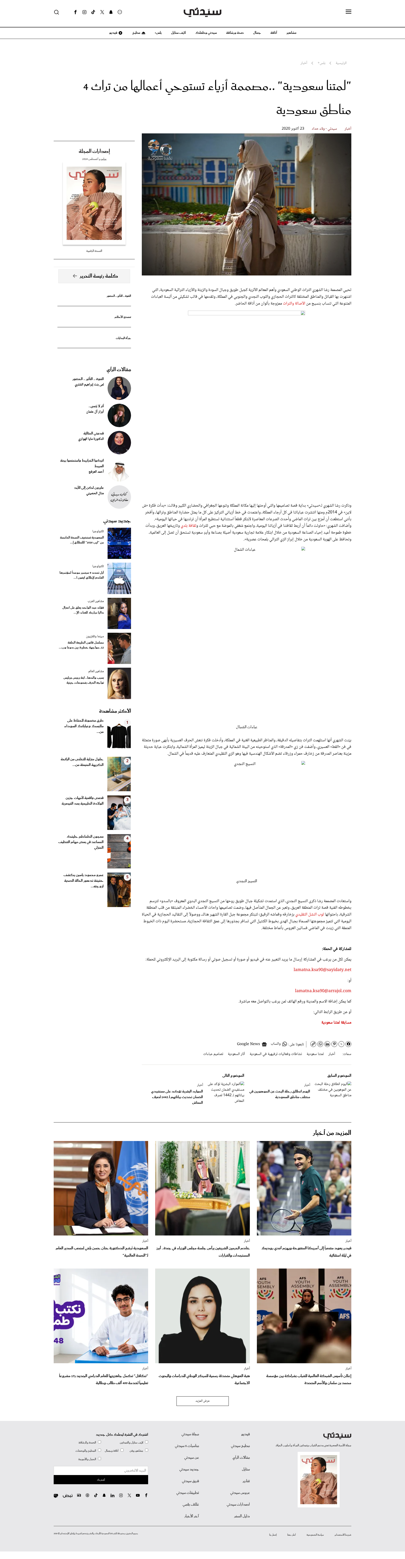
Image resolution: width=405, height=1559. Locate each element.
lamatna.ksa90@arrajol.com (323, 991)
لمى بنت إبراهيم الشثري (89, 385)
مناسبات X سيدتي (187, 1446)
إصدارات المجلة (94, 151)
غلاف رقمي (191, 1505)
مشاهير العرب (96, 601)
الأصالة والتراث (293, 303)
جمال (257, 33)
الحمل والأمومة (87, 1459)
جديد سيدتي (117, 521)
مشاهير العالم (96, 671)
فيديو (113, 33)
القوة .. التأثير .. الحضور (119, 296)
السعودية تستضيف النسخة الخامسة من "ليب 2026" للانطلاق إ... (82, 540)
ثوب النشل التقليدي (310, 914)
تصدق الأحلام (123, 317)
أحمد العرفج (96, 472)
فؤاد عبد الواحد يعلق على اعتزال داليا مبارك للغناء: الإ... (83, 610)
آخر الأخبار (191, 1516)
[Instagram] (84, 12)
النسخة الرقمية (94, 251)
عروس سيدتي (240, 1493)
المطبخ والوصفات (85, 1450)
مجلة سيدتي (190, 1434)
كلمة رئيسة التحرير (99, 276)
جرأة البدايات (123, 338)
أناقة (273, 33)
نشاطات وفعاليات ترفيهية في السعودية (276, 1054)
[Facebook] (75, 12)
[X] (102, 12)
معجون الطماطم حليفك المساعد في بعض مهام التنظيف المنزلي (81, 842)
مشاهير (291, 33)
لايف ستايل (178, 33)
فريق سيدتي (190, 1481)
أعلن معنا (291, 1535)
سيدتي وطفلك (206, 33)
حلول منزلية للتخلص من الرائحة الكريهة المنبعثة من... (82, 762)
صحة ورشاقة (235, 33)
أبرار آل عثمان (95, 412)
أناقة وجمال (112, 1450)
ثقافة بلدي (188, 525)
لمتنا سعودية (315, 1054)
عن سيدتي (191, 1458)
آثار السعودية (236, 1054)
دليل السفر (242, 1516)
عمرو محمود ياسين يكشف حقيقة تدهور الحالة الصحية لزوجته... (84, 880)
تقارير (246, 1481)
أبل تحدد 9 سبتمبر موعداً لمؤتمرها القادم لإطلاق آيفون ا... (82, 575)
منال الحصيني (95, 493)
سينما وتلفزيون (95, 636)
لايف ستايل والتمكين (131, 1442)
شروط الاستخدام (343, 1535)
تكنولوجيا (98, 531)
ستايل (246, 1469)
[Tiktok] (93, 12)
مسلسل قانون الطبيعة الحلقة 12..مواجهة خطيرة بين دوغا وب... (81, 645)
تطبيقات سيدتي (187, 1493)
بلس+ (158, 33)
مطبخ (136, 33)
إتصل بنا (273, 1535)
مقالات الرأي (119, 369)
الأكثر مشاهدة (115, 711)
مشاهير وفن (136, 1450)
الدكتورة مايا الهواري (91, 439)
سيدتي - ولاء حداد (324, 129)
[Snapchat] (111, 12)
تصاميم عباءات (213, 1054)
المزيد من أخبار (332, 1133)
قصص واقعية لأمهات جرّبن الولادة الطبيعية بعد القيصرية (83, 801)
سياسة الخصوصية (315, 1535)
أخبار (348, 129)
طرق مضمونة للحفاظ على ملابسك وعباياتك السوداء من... (84, 726)
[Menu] (348, 12)
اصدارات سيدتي (238, 1505)
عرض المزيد (202, 1401)
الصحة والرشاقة (87, 1442)
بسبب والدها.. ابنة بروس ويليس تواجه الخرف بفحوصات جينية (84, 680)
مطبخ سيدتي (240, 1446)
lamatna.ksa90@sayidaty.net (322, 970)
